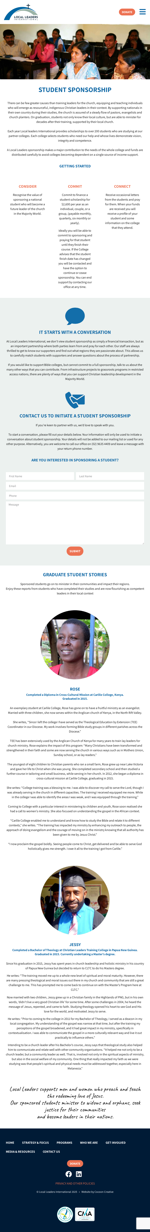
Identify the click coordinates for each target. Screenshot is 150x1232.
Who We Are (89, 1143)
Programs (64, 1143)
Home (10, 1143)
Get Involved (116, 1143)
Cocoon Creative (104, 1192)
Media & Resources (20, 1152)
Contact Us (51, 1152)
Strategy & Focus (35, 1143)
